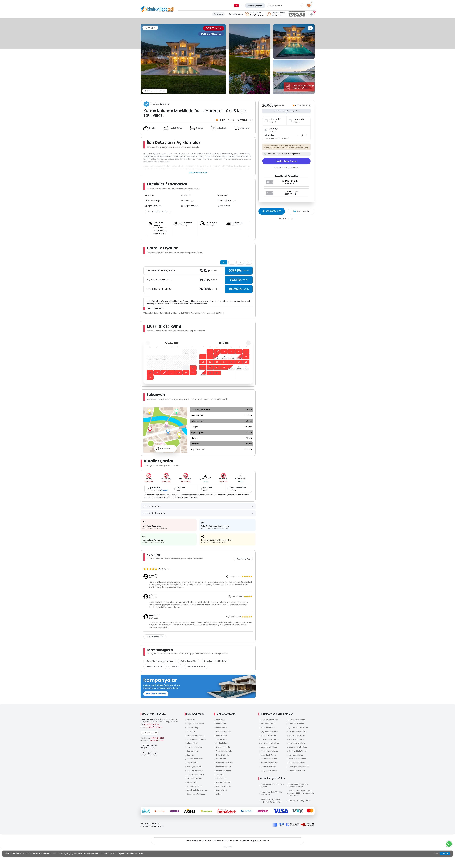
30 (193, 372)
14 (203, 362)
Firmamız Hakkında (194, 747)
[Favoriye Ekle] (310, 28)
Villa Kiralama (221, 739)
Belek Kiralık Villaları (268, 766)
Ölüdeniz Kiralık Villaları (298, 751)
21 (203, 367)
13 (246, 357)
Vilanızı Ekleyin (192, 743)
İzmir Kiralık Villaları (268, 723)
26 (164, 372)
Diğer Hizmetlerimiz (195, 770)
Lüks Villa (175, 666)
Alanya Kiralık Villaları (269, 770)
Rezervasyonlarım (255, 6)
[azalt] (298, 135)
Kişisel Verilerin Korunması (197, 790)
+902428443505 (157, 740)
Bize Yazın (191, 755)
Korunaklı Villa (221, 790)
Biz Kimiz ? (191, 720)
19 (239, 362)
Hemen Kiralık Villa (223, 782)
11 (231, 356)
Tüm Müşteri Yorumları (196, 739)
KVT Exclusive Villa (188, 661)
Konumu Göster (151, 733)
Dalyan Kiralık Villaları (269, 747)
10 (224, 356)
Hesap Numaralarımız (195, 735)
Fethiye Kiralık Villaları (269, 751)
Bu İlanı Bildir (288, 219)
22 (186, 368)
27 (171, 372)
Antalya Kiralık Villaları (269, 720)
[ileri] (248, 343)
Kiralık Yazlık (221, 723)
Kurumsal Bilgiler (193, 727)
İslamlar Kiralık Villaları (297, 759)
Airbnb (219, 794)
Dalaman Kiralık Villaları (298, 747)
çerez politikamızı (79, 853)
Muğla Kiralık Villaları (297, 720)
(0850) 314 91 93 (257, 15)
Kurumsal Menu (235, 14)
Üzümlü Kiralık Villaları (269, 763)
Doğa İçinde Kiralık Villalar (215, 661)
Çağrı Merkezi (255, 13)
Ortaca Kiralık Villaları (297, 743)
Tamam (445, 853)
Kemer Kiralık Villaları (297, 763)
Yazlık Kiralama (222, 743)
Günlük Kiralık (221, 735)
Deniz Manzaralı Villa (196, 666)
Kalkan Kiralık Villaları (269, 755)
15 (210, 362)
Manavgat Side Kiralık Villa (299, 766)
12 (239, 356)
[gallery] (249, 59)
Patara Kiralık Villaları (269, 759)
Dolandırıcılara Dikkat (195, 774)
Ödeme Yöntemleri (195, 759)
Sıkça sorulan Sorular (195, 723)
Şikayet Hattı (192, 782)
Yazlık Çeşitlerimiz (194, 766)
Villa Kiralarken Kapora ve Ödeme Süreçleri (299, 785)
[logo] (157, 9)
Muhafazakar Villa (223, 731)
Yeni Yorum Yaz (243, 559)
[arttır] (306, 135)
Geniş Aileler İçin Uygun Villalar (159, 661)
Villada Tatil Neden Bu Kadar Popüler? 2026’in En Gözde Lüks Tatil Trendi (301, 793)
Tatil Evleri (220, 774)
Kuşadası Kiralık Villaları (298, 731)
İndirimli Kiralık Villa (223, 766)
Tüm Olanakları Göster (158, 212)
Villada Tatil (221, 759)
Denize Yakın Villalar (155, 666)
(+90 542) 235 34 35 (154, 727)
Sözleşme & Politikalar (196, 794)
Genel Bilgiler (192, 763)
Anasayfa (218, 14)
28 (179, 372)
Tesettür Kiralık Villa (224, 751)
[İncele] (164, 490)
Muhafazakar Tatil (223, 786)
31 (150, 377)
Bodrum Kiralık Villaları (269, 739)
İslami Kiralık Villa (223, 747)
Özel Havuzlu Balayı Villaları (299, 801)
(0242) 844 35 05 (151, 724)
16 (217, 362)
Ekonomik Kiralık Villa (224, 763)
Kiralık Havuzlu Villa (223, 770)
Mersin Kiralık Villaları (269, 727)
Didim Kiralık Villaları (268, 735)
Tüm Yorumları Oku (154, 636)
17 (224, 362)
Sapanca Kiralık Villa (297, 770)
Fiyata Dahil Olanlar (151, 506)
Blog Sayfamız (192, 751)
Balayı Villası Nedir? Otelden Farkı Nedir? (272, 793)
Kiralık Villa (220, 720)
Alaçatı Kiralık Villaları (297, 735)
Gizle (436, 853)
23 (193, 368)
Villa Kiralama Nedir (194, 778)
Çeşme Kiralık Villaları (269, 731)
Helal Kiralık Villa (222, 755)
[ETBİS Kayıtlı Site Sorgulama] (307, 825)
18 (231, 362)
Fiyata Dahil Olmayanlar (153, 513)
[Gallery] (183, 59)
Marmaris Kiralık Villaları (270, 743)
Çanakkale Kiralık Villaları (298, 727)
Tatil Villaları (221, 778)
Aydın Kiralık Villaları (296, 723)
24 (150, 372)
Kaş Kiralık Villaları (296, 755)
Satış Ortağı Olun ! (194, 786)
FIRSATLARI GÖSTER (156, 693)
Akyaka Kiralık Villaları (297, 739)
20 (246, 362)
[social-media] (143, 753)
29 (186, 372)
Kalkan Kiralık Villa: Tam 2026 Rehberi (272, 785)
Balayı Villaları (221, 727)
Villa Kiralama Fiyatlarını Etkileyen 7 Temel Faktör (271, 800)
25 (157, 372)
